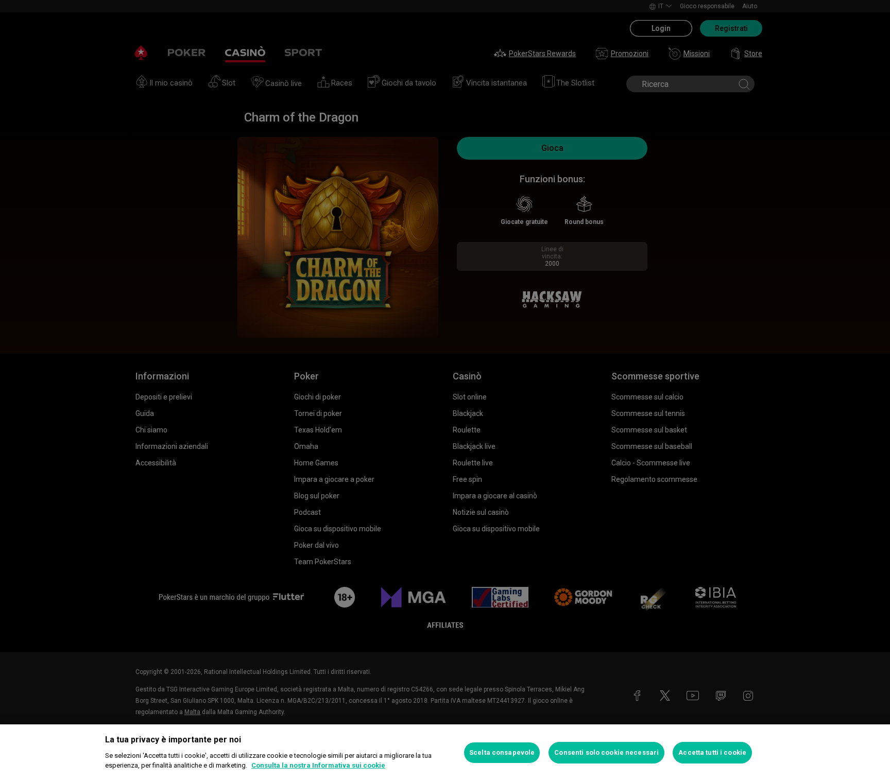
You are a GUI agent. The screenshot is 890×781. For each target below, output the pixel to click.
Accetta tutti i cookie (712, 752)
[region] (445, 752)
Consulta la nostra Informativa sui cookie (318, 765)
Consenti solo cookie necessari (606, 752)
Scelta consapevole (502, 752)
